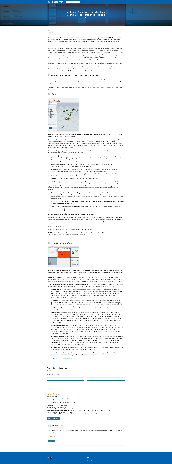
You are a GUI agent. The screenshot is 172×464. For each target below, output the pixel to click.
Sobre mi (88, 457)
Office (95, 2)
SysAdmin (116, 2)
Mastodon (88, 459)
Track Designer (109, 87)
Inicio (83, 2)
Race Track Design (98, 87)
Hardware (101, 2)
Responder (51, 441)
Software (108, 2)
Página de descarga (65, 238)
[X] (51, 458)
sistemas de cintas (82, 40)
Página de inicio (53, 238)
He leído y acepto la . (61, 399)
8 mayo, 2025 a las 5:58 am (58, 427)
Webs (122, 2)
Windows (89, 2)
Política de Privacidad (67, 399)
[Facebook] (48, 458)
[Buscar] (78, 2)
